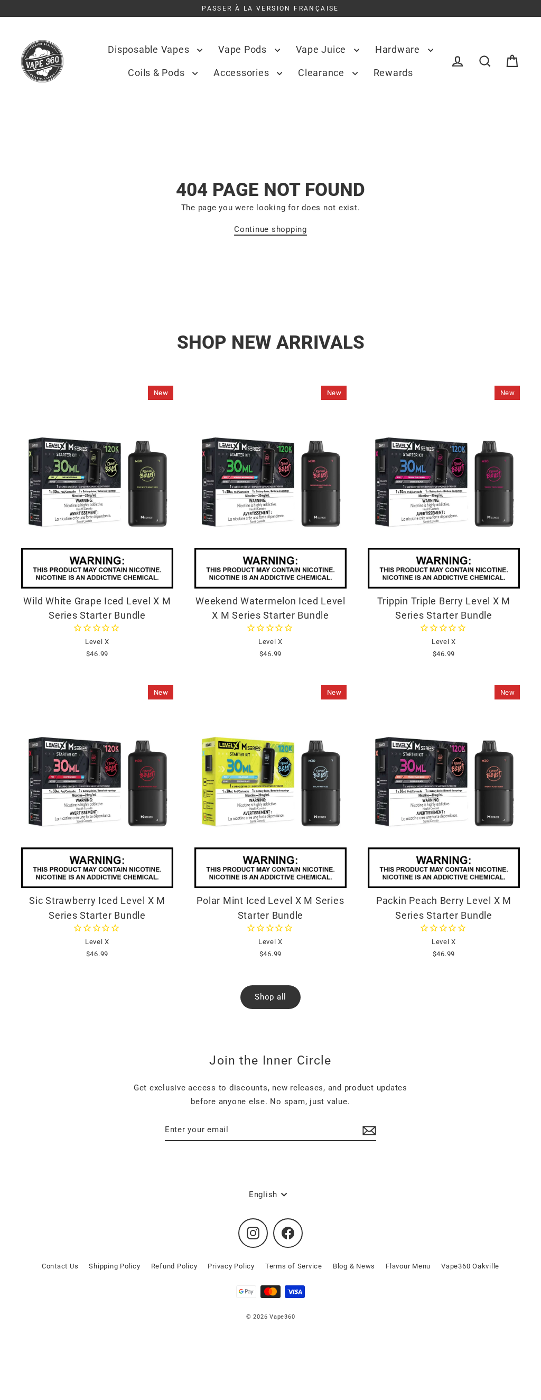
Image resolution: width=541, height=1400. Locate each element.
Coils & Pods (157, 72)
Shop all (270, 997)
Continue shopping (270, 229)
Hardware (399, 49)
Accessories (242, 72)
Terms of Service (293, 1266)
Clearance (322, 72)
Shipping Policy (114, 1266)
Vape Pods (243, 49)
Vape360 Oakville (470, 1266)
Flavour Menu (408, 1266)
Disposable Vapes (150, 49)
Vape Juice (322, 49)
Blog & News (354, 1266)
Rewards (393, 72)
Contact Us (60, 1266)
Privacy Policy (231, 1266)
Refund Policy (174, 1266)
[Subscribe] (367, 1130)
